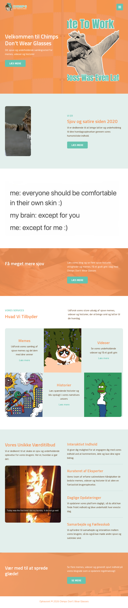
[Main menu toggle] (119, 7)
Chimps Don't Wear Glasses (55, 7)
